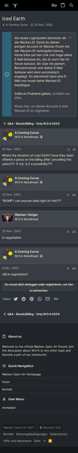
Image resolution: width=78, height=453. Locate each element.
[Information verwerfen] (69, 38)
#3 (74, 231)
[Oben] (44, 441)
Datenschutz (58, 434)
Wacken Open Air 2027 (18, 427)
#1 (74, 149)
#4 (74, 268)
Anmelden (9, 407)
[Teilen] (68, 150)
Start (37, 441)
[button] (6, 5)
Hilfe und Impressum (17, 441)
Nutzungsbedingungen (31, 434)
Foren (6, 382)
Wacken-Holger (26, 214)
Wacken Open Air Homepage (21, 374)
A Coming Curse (17, 24)
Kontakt (7, 389)
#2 (74, 195)
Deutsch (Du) (51, 427)
